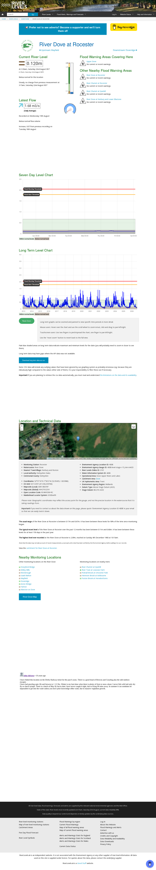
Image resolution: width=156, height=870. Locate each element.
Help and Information (144, 14)
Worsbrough (26, 573)
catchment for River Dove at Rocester (41, 548)
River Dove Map (30, 596)
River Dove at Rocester (96, 75)
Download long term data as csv (33, 360)
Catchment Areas (26, 827)
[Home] (2, 14)
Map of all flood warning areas (71, 827)
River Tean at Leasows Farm (93, 570)
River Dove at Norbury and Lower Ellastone (104, 99)
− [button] (22, 429)
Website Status (125, 14)
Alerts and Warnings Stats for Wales (73, 841)
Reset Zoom (26, 321)
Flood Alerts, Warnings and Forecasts (70, 14)
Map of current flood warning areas (73, 830)
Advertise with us (107, 833)
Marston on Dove (28, 589)
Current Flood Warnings (68, 824)
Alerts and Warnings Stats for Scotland (75, 838)
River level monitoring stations (31, 821)
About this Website (108, 824)
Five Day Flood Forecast (28, 832)
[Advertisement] (78, 153)
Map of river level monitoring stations (34, 824)
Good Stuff (81, 863)
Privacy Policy (105, 844)
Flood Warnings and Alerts (110, 827)
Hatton (24, 587)
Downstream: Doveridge (124, 50)
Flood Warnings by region (69, 821)
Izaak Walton (26, 575)
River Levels (46, 14)
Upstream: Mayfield (50, 50)
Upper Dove (91, 61)
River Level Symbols (27, 838)
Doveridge (25, 581)
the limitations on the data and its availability (118, 375)
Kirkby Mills (25, 570)
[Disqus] (78, 701)
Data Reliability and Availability (112, 838)
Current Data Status (67, 846)
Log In (114, 14)
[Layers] (133, 426)
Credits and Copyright (109, 836)
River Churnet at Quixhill (96, 91)
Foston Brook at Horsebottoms (95, 578)
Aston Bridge (26, 584)
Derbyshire (25, 19)
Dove (98, 479)
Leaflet (49, 458)
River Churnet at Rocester (97, 83)
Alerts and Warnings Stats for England (74, 835)
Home (4, 19)
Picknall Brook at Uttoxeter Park (95, 573)
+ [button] (22, 426)
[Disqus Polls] (78, 638)
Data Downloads (107, 841)
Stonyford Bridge (28, 567)
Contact (103, 830)
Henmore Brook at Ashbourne (94, 575)
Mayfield (24, 578)
